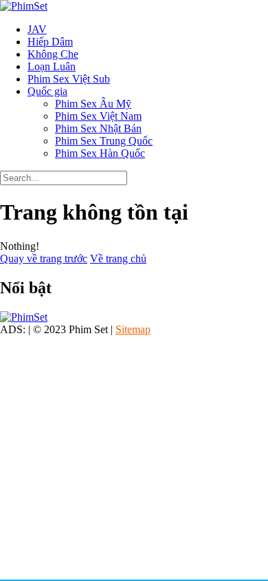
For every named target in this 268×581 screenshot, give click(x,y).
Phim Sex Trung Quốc (104, 141)
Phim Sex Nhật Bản (98, 128)
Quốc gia (47, 91)
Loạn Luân (51, 66)
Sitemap (132, 329)
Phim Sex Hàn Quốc (100, 153)
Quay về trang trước (43, 258)
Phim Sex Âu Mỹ (93, 103)
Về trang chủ (118, 258)
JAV (37, 29)
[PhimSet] (23, 6)
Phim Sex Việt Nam (98, 116)
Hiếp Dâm (50, 41)
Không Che (52, 54)
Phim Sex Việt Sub (68, 79)
